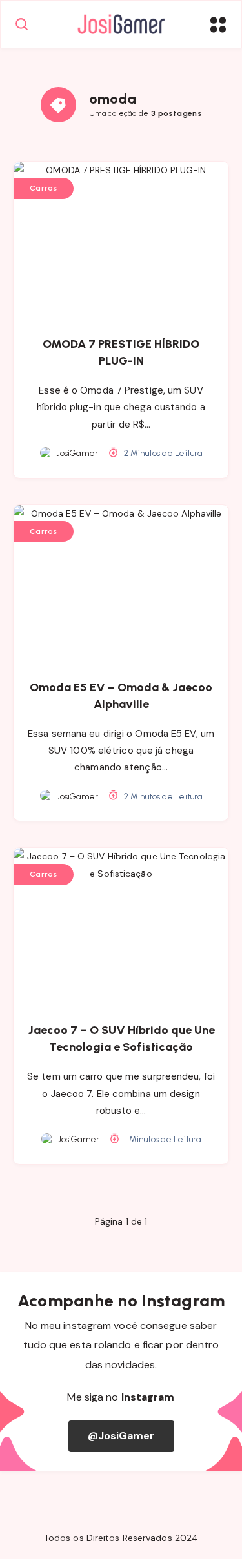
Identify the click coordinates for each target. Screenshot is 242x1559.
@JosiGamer (121, 1435)
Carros (43, 188)
